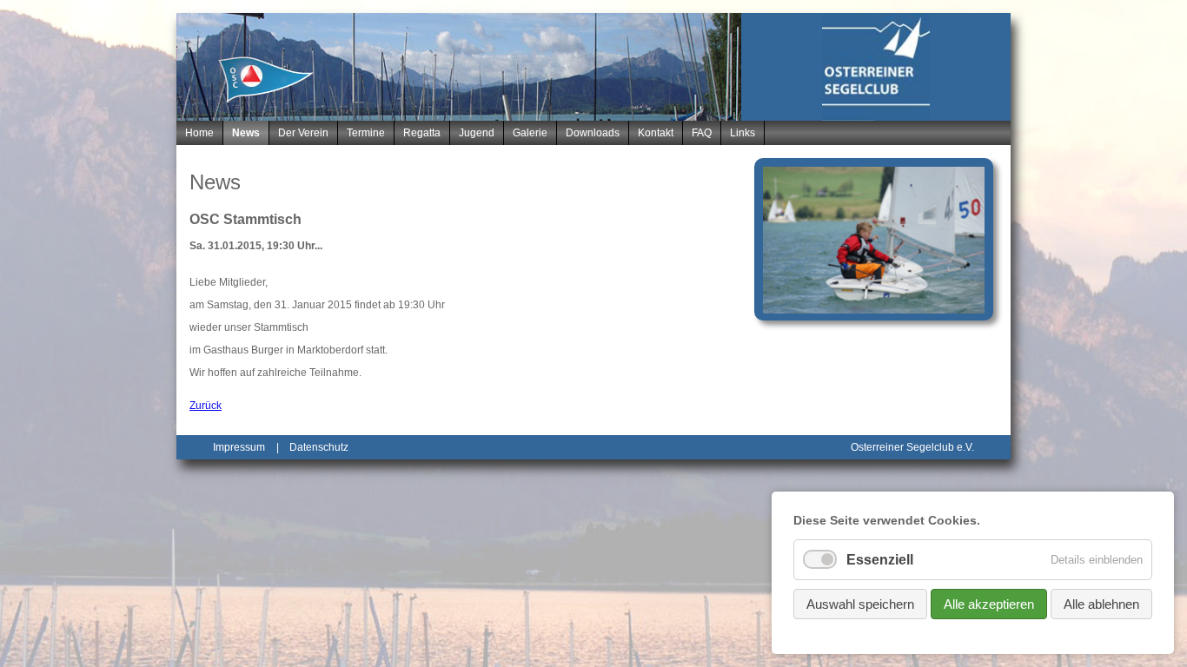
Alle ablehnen (1101, 604)
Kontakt (655, 133)
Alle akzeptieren (989, 604)
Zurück (205, 406)
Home (199, 133)
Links (742, 133)
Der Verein (303, 133)
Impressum (239, 447)
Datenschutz (318, 447)
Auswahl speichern (860, 604)
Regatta (422, 133)
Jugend (476, 133)
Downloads (593, 133)
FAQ (702, 133)
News (246, 133)
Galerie (530, 133)
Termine (366, 133)
